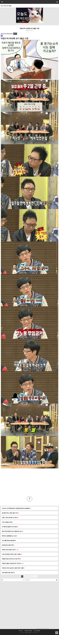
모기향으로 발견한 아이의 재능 (9, 526)
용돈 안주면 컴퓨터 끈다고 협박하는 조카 (12, 531)
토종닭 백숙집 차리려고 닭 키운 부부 (11, 558)
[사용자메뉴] (57, 2)
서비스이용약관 (37, 630)
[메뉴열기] (2, 2)
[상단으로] (56, 632)
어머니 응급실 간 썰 (7, 522)
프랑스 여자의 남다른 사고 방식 (9, 517)
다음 (34, 576)
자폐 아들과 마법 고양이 (8, 572)
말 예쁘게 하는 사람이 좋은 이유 (10, 513)
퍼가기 (15, 33)
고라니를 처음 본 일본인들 (8, 540)
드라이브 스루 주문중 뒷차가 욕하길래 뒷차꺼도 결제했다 (16, 508)
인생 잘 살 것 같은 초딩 (7, 545)
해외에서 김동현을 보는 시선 (9, 535)
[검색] (56, 579)
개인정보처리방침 (28, 630)
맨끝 (36, 576)
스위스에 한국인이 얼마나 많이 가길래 (11, 554)
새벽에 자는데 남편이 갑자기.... (9, 549)
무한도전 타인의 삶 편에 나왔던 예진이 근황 (12, 568)
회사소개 (21, 630)
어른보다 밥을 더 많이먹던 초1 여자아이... (12, 563)
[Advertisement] (29, 485)
